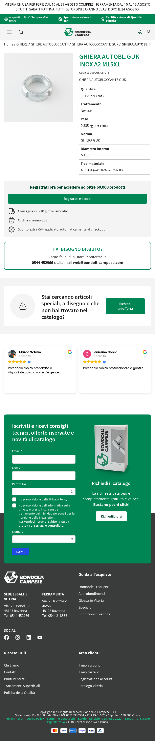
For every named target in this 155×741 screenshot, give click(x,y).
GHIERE (22, 44)
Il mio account (89, 665)
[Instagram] (17, 637)
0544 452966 (42, 262)
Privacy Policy (58, 499)
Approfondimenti (92, 593)
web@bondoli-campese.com (98, 262)
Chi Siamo (11, 665)
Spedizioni (86, 607)
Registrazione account (95, 679)
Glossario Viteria (91, 600)
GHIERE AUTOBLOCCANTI (50, 44)
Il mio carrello (89, 672)
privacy (23, 509)
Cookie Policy (35, 718)
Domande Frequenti (94, 587)
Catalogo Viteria (91, 686)
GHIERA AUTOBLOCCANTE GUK (95, 44)
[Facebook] (6, 637)
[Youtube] (39, 637)
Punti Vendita (14, 679)
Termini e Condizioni (61, 718)
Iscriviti (20, 551)
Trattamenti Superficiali (22, 686)
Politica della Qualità (19, 692)
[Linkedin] (28, 637)
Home (8, 44)
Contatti (10, 672)
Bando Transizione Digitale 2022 (99, 718)
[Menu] (9, 32)
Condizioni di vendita (94, 614)
